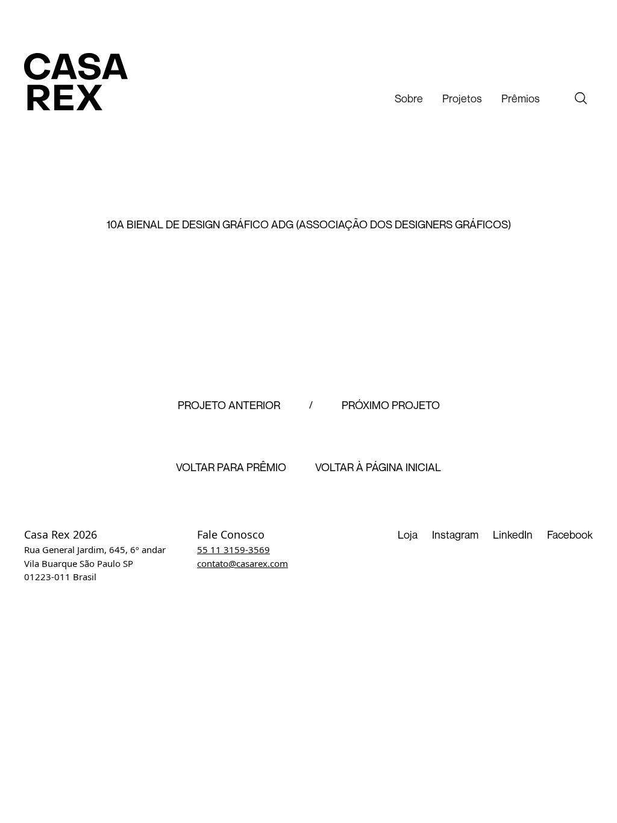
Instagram (455, 534)
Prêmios (520, 98)
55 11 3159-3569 (233, 549)
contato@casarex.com (242, 563)
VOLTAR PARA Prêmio (231, 468)
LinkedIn (513, 534)
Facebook (570, 534)
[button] (409, 98)
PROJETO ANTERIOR (229, 405)
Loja (408, 534)
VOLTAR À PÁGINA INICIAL (378, 468)
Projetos (462, 98)
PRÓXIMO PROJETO (391, 405)
